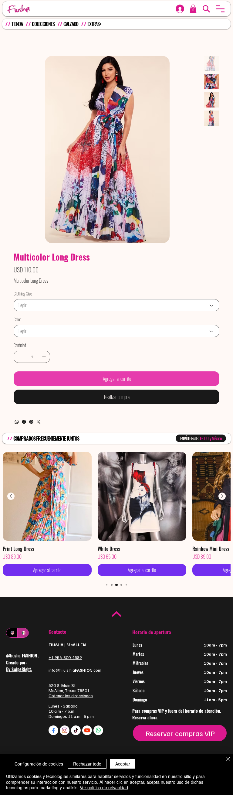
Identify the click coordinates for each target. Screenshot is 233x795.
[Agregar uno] (44, 386)
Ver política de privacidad (104, 787)
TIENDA (17, 24)
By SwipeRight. (19, 698)
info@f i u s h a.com (75, 699)
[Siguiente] (222, 525)
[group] (116, 543)
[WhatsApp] (17, 451)
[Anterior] (11, 525)
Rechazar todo (87, 764)
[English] (11, 662)
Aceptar (122, 764)
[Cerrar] (228, 759)
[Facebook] (24, 451)
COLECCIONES (43, 24)
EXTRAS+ (94, 24)
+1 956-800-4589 (65, 686)
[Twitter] (38, 451)
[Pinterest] (31, 451)
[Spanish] (23, 662)
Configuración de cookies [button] (39, 764)
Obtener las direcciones (71, 724)
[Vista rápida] (47, 525)
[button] (220, 9)
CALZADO (70, 24)
